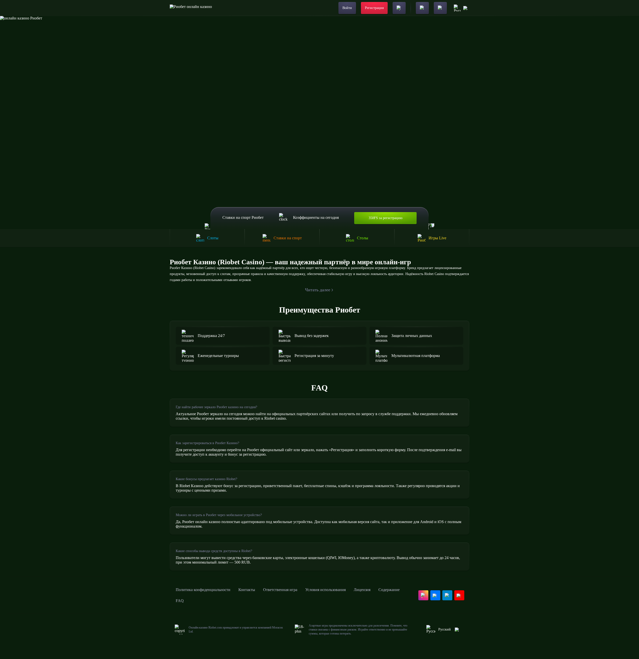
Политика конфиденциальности (203, 590)
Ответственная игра (280, 590)
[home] (191, 7)
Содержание (389, 590)
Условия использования (325, 590)
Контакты (246, 590)
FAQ (180, 601)
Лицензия (362, 590)
